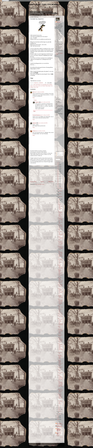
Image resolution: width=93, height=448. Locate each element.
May (59, 406)
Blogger (53, 445)
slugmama (37, 102)
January (59, 413)
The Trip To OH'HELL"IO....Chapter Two (60, 248)
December (60, 188)
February (59, 411)
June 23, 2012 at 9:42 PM (45, 115)
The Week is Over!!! (60, 368)
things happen (48, 85)
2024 (58, 166)
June (59, 202)
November (60, 190)
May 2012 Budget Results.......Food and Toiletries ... (60, 396)
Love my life (59, 423)
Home (31, 11)
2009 (58, 419)
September (60, 196)
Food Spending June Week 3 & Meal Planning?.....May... (60, 302)
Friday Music (60, 313)
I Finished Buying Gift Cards (60, 296)
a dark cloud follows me (37, 84)
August (59, 199)
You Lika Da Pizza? (60, 335)
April (59, 407)
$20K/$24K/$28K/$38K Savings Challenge (37, 13)
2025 (58, 164)
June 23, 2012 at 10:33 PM (45, 102)
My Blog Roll (36, 11)
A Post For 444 (60, 353)
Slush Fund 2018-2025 (33, 14)
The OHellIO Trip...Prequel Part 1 (60, 285)
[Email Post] (45, 82)
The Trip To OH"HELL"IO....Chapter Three (60, 243)
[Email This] (47, 82)
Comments (59, 155)
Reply (34, 97)
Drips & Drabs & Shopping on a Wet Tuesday (60, 339)
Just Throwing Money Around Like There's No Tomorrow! (60, 321)
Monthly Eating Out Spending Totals (50, 13)
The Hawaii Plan (59, 433)
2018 (58, 176)
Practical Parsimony (36, 115)
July (59, 200)
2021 (58, 171)
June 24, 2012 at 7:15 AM (40, 130)
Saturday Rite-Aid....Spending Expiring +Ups (60, 207)
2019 (58, 174)
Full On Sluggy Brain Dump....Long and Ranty (60, 363)
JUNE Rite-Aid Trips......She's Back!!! (60, 233)
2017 (58, 178)
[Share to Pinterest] (51, 82)
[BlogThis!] (48, 82)
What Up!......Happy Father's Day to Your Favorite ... (60, 309)
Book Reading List (42, 14)
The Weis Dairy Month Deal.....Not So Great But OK (60, 280)
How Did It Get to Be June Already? (60, 402)
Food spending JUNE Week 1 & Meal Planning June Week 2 (60, 347)
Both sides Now (59, 426)
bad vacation (38, 85)
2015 (58, 181)
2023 (58, 168)
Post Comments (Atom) (39, 184)
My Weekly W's (59, 431)
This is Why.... (59, 327)
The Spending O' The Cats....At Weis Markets (60, 213)
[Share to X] (49, 82)
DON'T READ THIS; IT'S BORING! (44, 4)
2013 (58, 185)
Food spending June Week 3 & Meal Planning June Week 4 (60, 254)
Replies (35, 100)
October (59, 193)
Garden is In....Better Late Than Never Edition (60, 331)
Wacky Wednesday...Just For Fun (60, 238)
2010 (58, 417)
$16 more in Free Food (60, 316)
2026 (58, 163)
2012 (58, 186)
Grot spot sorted (60, 424)
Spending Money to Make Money (60, 357)
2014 (58, 183)
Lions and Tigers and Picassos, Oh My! (60, 391)
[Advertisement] (42, 173)
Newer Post (33, 181)
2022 (58, 169)
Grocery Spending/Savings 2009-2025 (46, 11)
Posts (58, 153)
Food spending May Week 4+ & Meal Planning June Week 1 (60, 384)
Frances (34, 130)
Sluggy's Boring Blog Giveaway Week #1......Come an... (60, 272)
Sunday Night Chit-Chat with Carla (60, 266)
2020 (58, 173)
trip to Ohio (36, 87)
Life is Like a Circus (60, 373)
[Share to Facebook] (50, 82)
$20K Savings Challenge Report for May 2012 (60, 377)
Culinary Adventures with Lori (59, 429)
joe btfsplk (43, 85)
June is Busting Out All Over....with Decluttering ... (60, 291)
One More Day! (60, 370)
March (59, 409)
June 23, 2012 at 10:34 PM (42, 122)
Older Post (51, 181)
